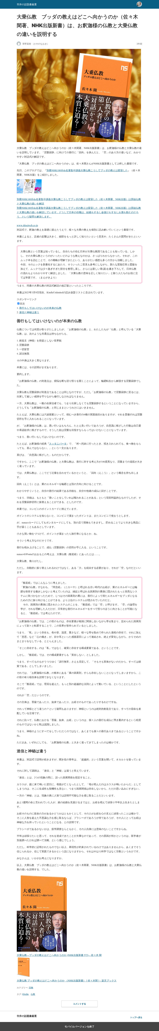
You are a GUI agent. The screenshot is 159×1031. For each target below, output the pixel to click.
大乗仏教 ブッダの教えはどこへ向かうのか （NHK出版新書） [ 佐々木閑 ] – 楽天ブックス (66, 980)
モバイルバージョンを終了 (79, 1026)
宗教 (31, 987)
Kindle (25, 994)
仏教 (33, 994)
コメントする (79, 1003)
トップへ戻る (136, 1017)
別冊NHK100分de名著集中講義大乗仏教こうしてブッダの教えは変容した (87, 170)
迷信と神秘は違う (29, 312)
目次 (22, 303)
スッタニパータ (57, 443)
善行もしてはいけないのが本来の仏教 (40, 307)
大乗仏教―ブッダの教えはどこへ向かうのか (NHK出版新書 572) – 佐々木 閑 (59, 955)
